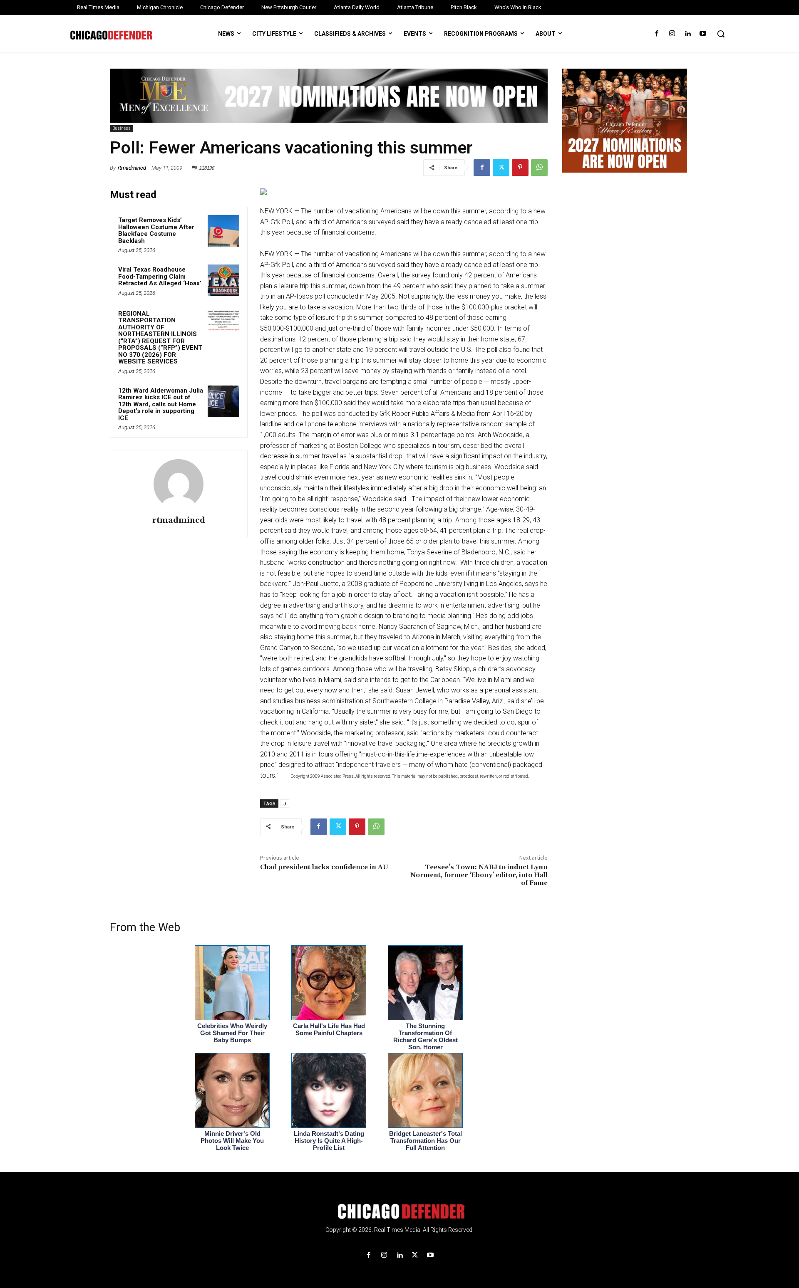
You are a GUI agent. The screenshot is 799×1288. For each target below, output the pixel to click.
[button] (721, 34)
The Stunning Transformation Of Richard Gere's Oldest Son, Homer (425, 1036)
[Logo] (399, 1211)
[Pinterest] (520, 167)
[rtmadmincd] (178, 484)
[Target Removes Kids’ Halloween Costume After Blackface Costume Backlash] (223, 231)
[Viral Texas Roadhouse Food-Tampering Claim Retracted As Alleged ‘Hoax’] (223, 280)
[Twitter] (501, 167)
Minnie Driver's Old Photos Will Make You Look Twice (232, 1140)
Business (121, 128)
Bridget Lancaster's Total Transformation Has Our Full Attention (425, 1140)
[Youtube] (703, 34)
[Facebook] (656, 34)
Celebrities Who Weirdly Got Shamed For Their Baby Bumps (232, 1032)
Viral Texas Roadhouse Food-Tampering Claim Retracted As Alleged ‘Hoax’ (159, 276)
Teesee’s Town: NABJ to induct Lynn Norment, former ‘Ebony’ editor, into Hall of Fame (479, 875)
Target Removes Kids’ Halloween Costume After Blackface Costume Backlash (156, 230)
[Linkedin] (687, 34)
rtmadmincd (132, 168)
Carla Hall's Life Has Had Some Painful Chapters (329, 1029)
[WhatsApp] (539, 167)
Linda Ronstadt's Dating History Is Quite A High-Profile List (329, 1140)
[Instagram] (671, 34)
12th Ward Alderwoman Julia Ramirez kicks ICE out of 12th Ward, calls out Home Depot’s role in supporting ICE (160, 404)
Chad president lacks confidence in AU (324, 867)
